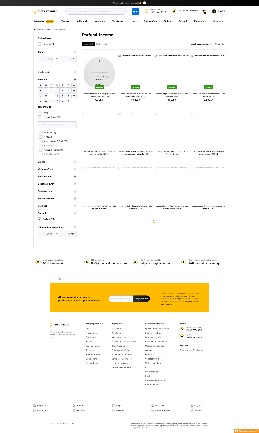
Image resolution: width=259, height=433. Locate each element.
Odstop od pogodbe (154, 345)
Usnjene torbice (119, 363)
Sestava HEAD (46, 183)
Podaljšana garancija (155, 380)
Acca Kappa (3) (51, 145)
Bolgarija (41, 405)
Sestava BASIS (46, 198)
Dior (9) (46, 112)
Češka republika (163, 410)
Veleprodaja (151, 384)
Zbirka (41, 161)
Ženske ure (91, 337)
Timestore (39, 29)
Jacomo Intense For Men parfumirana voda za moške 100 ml (172, 207)
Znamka (42, 79)
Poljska (197, 405)
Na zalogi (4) (48, 43)
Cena (41, 52)
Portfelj (42, 213)
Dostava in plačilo (153, 337)
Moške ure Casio (119, 337)
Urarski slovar (151, 371)
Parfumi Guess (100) (52, 117)
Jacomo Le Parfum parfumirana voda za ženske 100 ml (208, 95)
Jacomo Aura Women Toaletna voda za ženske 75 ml (208, 207)
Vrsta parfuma (45, 169)
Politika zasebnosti (154, 333)
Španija (198, 410)
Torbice (89, 350)
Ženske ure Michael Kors (123, 341)
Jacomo (87, 44)
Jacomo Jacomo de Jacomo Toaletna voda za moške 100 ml (99, 152)
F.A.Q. (148, 367)
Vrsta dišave (45, 176)
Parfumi (48, 29)
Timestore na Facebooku (191, 350)
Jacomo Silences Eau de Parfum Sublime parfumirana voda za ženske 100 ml (136, 152)
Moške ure (91, 333)
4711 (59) (48, 136)
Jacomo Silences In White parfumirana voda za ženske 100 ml (99, 95)
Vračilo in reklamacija (155, 341)
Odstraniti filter (102, 44)
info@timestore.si (194, 337)
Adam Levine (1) (51, 154)
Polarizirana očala (120, 350)
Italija (118, 405)
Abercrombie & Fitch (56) (56, 141)
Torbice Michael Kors (121, 367)
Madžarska (160, 405)
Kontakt (148, 354)
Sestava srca (45, 191)
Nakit (88, 341)
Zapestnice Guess (120, 345)
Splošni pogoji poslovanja (157, 328)
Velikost (42, 205)
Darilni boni (91, 358)
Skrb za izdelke (152, 363)
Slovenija (120, 410)
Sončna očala (92, 345)
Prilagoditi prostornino (50, 227)
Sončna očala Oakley (122, 358)
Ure (87, 328)
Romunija (41, 410)
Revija (148, 376)
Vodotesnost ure (153, 358)
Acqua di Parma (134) (54, 149)
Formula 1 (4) (50, 132)
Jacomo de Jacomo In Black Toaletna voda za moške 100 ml (208, 152)
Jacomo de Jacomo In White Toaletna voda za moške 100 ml (135, 95)
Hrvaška (80, 405)
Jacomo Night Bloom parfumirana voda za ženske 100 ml (172, 95)
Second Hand (92, 354)
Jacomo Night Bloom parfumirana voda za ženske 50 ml (136, 207)
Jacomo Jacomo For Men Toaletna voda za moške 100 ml (99, 207)
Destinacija (44, 72)
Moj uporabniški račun (188, 10)
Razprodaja (91, 363)
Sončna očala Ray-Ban (122, 354)
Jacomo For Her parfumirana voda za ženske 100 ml (172, 152)
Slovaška (80, 410)
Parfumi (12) (49, 219)
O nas (148, 350)
